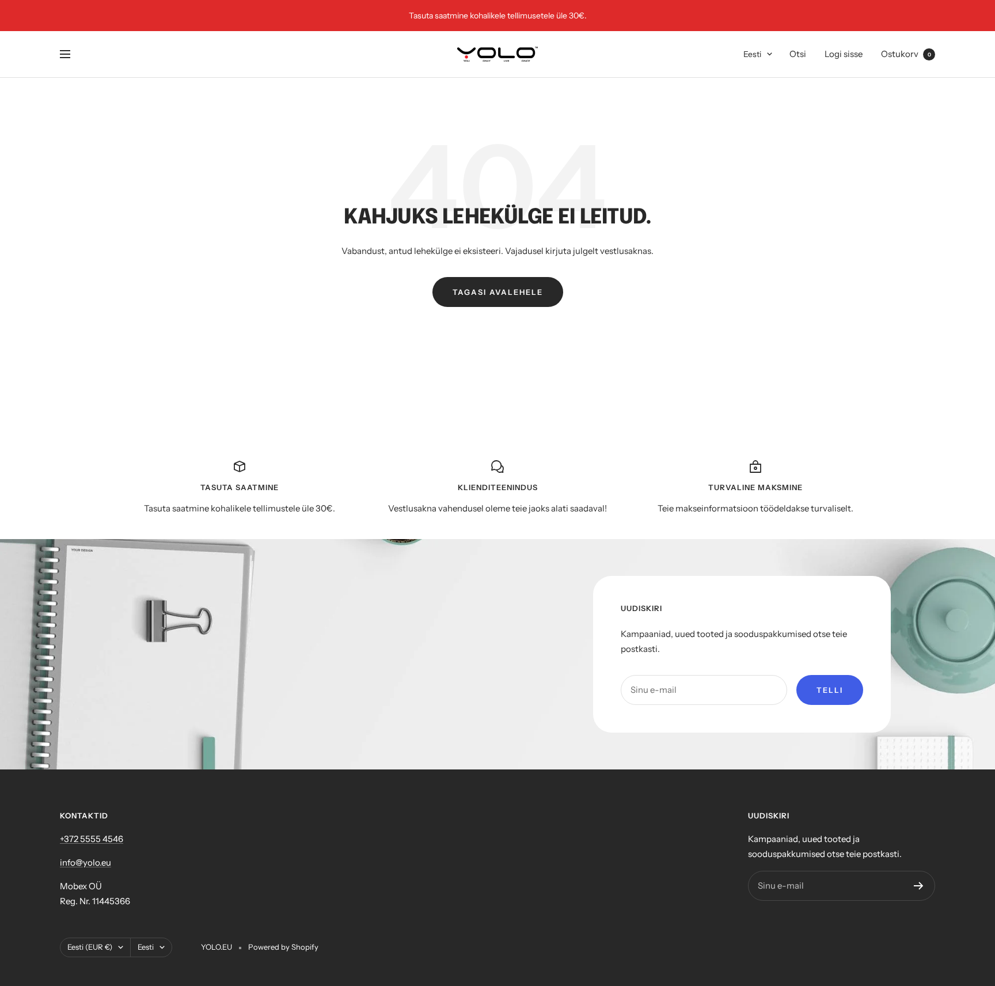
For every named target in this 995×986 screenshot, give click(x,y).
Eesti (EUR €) (89, 946)
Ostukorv (906, 53)
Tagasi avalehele (498, 292)
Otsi (797, 53)
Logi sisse (844, 53)
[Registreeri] (919, 886)
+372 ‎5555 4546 (91, 838)
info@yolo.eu (85, 862)
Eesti (752, 54)
